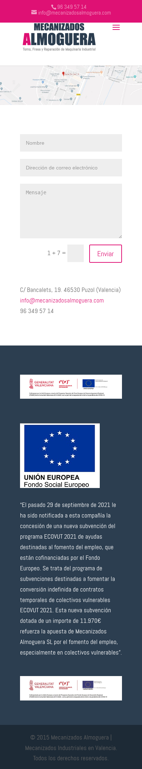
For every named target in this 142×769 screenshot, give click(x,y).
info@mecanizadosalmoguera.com (62, 300)
